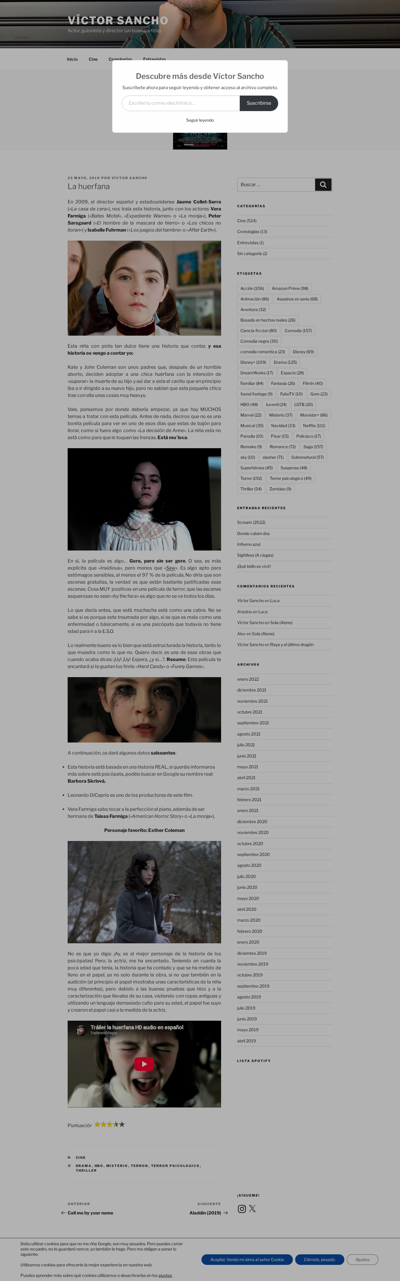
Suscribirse (259, 103)
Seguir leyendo (200, 120)
